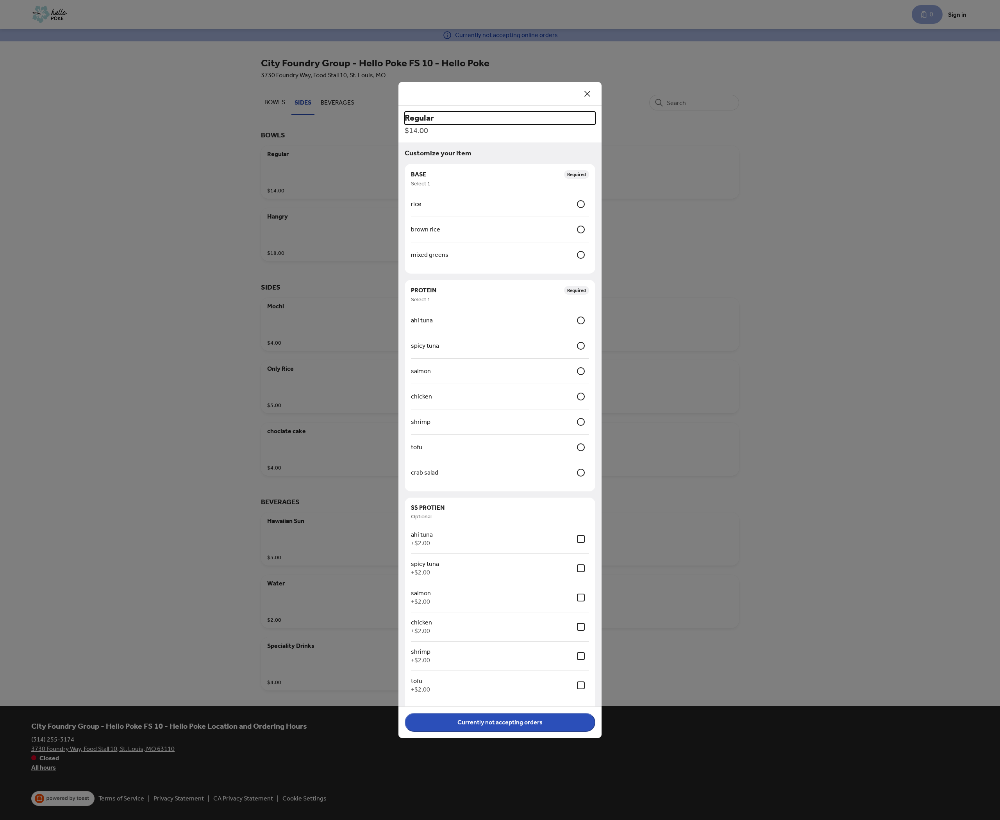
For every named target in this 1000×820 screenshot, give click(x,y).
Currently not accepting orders (500, 722)
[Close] (587, 93)
